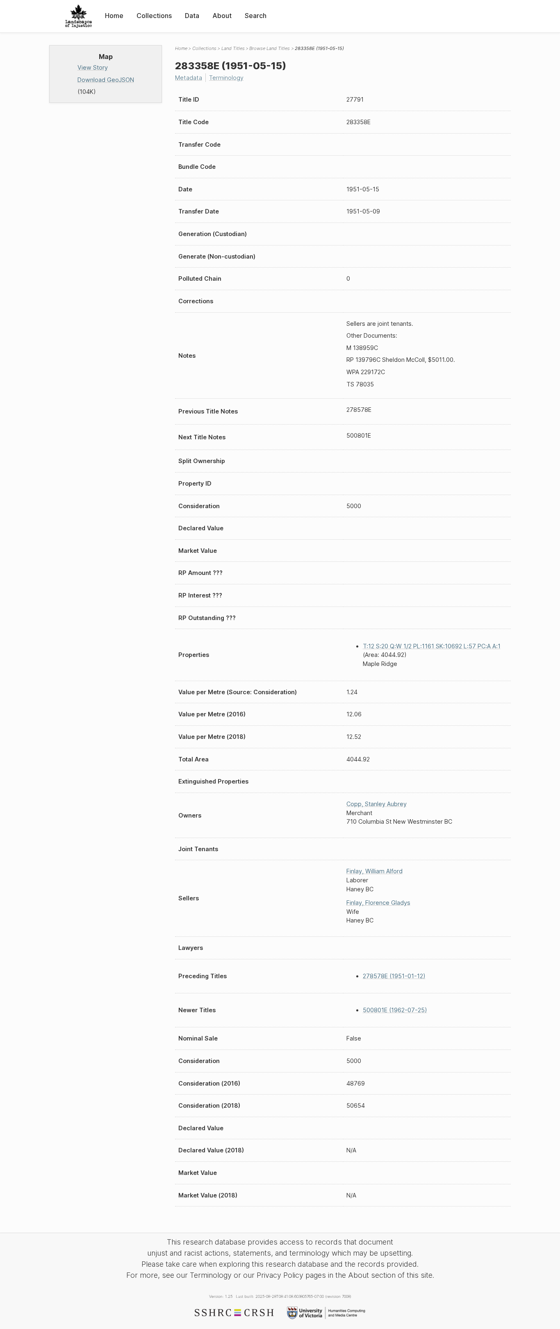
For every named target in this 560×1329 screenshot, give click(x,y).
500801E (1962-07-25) (395, 1009)
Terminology (226, 77)
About (222, 15)
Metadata (188, 77)
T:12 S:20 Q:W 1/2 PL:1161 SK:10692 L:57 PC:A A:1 (432, 646)
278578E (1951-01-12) (394, 975)
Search (255, 15)
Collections (154, 15)
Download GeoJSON (105, 79)
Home (114, 15)
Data (192, 15)
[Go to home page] (78, 16)
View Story (92, 67)
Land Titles (233, 48)
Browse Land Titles (269, 48)
